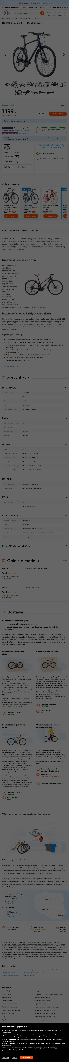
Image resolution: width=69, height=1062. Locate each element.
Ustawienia (5, 1057)
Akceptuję (26, 1058)
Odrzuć (14, 1057)
